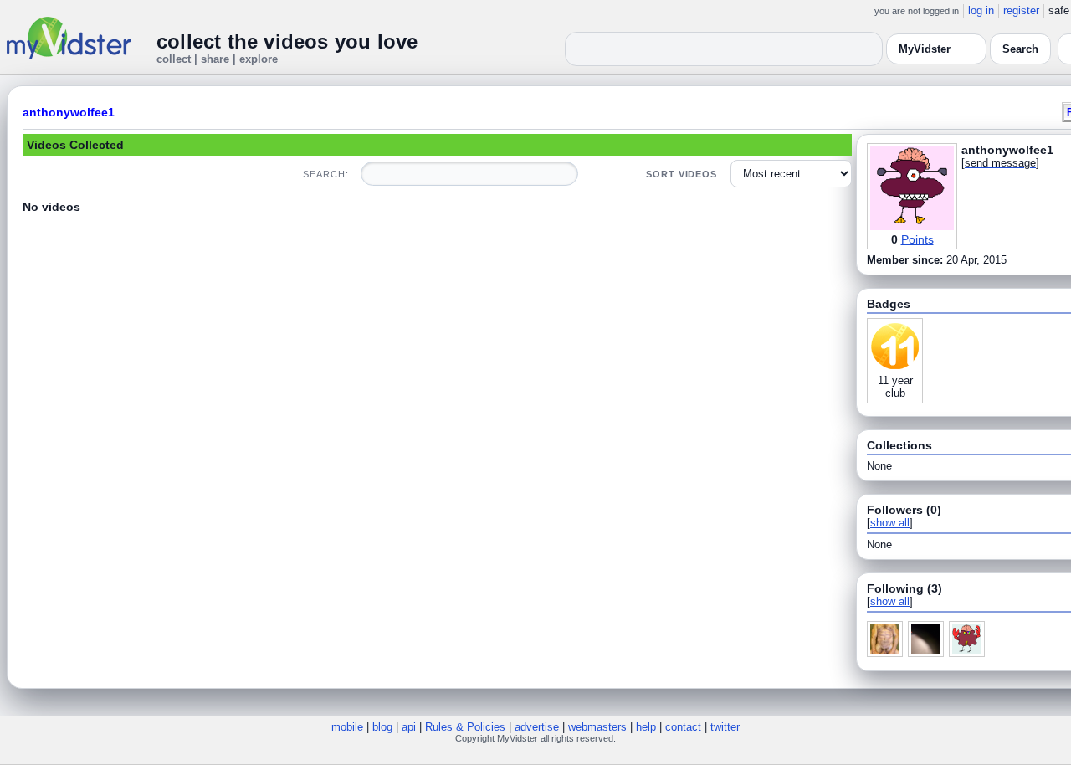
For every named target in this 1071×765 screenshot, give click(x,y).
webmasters (597, 727)
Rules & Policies (465, 727)
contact (683, 727)
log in (981, 10)
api (409, 727)
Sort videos (681, 174)
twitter (725, 727)
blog (382, 727)
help (646, 727)
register (1021, 10)
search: (325, 174)
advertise (537, 727)
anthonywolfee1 (69, 112)
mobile (347, 727)
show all (890, 522)
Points (917, 239)
